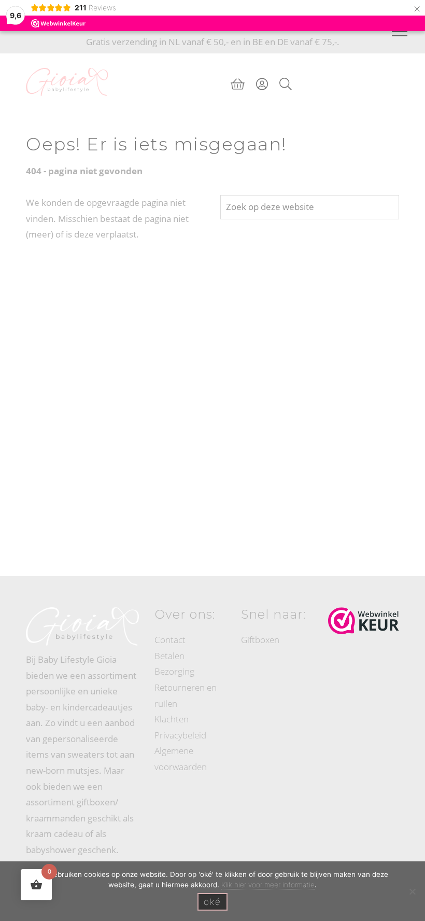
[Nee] (412, 891)
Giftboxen (260, 640)
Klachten (171, 719)
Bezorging (174, 671)
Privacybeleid (180, 735)
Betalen (169, 656)
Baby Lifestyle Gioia (66, 63)
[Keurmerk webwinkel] (363, 620)
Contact (170, 640)
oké (212, 902)
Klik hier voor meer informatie (268, 885)
